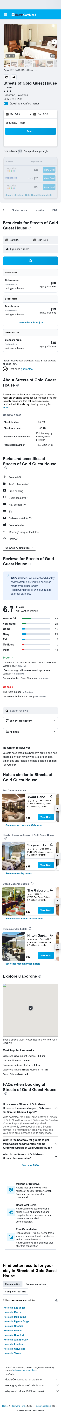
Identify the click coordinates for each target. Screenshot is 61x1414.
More (5, 407)
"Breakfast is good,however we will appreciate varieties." (26, 672)
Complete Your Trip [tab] (15, 1291)
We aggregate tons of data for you (24, 1385)
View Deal (45, 817)
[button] (5, 14)
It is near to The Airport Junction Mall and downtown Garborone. (29, 664)
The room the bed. (18, 691)
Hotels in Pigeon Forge (16, 1321)
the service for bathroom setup (24, 696)
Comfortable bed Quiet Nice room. (26, 678)
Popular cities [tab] (12, 1284)
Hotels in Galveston (15, 1348)
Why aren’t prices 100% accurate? (24, 1391)
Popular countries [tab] (36, 1284)
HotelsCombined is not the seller (23, 1379)
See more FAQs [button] (30, 1165)
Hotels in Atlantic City (16, 1339)
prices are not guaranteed (24, 1370)
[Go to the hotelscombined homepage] (23, 14)
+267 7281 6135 (13, 99)
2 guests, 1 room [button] (15, 123)
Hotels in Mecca (12, 1312)
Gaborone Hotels (43, 1405)
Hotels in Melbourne (15, 1316)
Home (5, 1405)
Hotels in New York (14, 1335)
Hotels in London (13, 1344)
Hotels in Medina (13, 1330)
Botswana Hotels (19, 1405)
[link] (24, 825)
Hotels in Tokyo (12, 1353)
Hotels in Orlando (13, 1325)
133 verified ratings (29, 103)
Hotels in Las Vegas (15, 1307)
